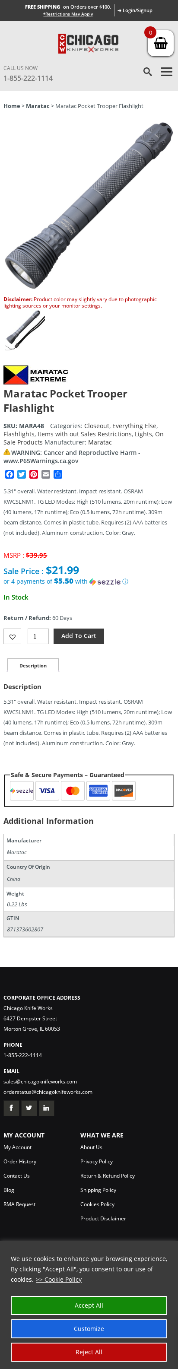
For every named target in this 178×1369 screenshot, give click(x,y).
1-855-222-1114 (28, 78)
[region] (89, 1305)
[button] (89, 581)
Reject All (89, 1352)
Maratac (38, 106)
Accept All (89, 1305)
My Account (17, 1147)
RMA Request (19, 1204)
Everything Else (134, 426)
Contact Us (16, 1175)
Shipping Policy (98, 1190)
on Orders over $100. (68, 6)
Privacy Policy (96, 1161)
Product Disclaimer (103, 1218)
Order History (19, 1161)
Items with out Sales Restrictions (85, 434)
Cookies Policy (97, 1204)
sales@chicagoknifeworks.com (40, 1081)
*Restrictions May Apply (68, 13)
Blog (8, 1190)
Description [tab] (33, 665)
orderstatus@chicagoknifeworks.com (47, 1092)
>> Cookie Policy (59, 1279)
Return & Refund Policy (107, 1175)
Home (11, 106)
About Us (91, 1147)
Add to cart (78, 636)
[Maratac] (35, 382)
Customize (89, 1329)
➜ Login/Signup (135, 10)
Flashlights (19, 434)
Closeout (96, 426)
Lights (143, 434)
